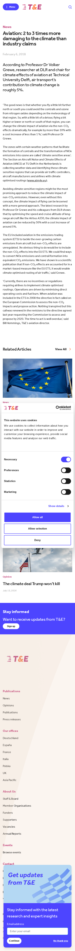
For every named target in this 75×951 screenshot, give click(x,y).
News (6, 698)
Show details (56, 506)
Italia (6, 759)
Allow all (37, 517)
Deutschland (10, 738)
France (7, 752)
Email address (15, 924)
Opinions (8, 705)
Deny (37, 540)
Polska (6, 766)
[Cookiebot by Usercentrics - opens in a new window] (55, 408)
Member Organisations (17, 805)
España (7, 745)
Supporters (10, 819)
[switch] (66, 470)
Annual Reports (12, 833)
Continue (14, 940)
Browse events (12, 852)
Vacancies (9, 826)
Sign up (11, 626)
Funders (8, 812)
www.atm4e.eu (37, 180)
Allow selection (37, 528)
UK (4, 773)
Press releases (12, 719)
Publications (10, 712)
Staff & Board (10, 798)
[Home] (32, 7)
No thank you (60, 940)
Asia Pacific (9, 780)
